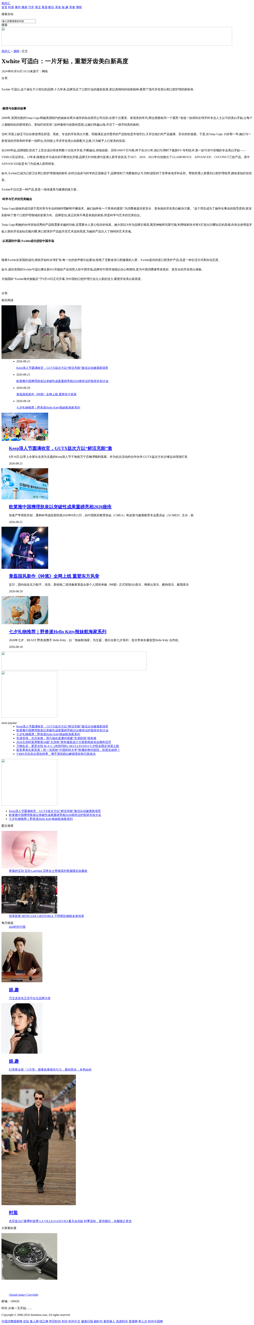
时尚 (65, 1321)
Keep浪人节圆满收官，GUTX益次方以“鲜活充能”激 (60, 448)
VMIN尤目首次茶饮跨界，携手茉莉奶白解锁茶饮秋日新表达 (56, 753)
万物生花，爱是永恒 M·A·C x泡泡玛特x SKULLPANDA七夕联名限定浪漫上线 (67, 746)
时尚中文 (74, 1321)
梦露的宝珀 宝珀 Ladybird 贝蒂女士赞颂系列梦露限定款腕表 (48, 870)
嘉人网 (34, 1321)
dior (11, 926)
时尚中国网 (155, 1321)
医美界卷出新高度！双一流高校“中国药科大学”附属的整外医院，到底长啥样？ (68, 749)
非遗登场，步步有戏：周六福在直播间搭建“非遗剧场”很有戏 (56, 738)
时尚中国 (19, 926)
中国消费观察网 (11, 1321)
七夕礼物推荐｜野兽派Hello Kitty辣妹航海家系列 (48, 407)
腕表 (25, 7)
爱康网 (133, 1321)
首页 (4, 7)
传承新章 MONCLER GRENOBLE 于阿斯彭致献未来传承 (46, 916)
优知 (26, 1321)
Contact (20, 1294)
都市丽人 (109, 1321)
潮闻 (79, 7)
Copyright (32, 1294)
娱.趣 (65, 7)
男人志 (142, 1321)
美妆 (58, 7)
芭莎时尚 (55, 1321)
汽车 (31, 7)
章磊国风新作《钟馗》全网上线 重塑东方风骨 (46, 394)
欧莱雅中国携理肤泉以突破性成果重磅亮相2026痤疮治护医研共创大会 (62, 381)
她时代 (98, 1321)
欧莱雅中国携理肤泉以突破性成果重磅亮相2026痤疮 (60, 506)
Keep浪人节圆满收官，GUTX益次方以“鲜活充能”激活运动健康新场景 (62, 367)
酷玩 (51, 7)
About (12, 1294)
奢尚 (18, 7)
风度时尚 (122, 1321)
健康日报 (87, 1321)
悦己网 (43, 1321)
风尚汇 (5, 3)
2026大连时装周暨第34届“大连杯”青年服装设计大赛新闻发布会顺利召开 (63, 742)
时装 (11, 7)
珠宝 (38, 7)
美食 (72, 7)
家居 (45, 7)
